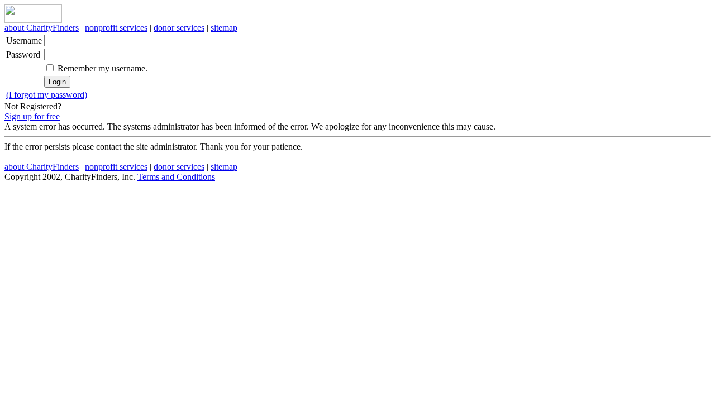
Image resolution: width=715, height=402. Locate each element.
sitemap (224, 27)
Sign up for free (32, 116)
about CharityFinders (41, 27)
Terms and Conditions (176, 176)
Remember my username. (102, 68)
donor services (179, 27)
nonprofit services (116, 27)
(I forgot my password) (46, 94)
